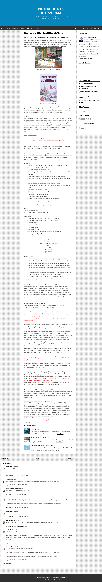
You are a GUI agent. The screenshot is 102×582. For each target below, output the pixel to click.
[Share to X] (28, 422)
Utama (3, 28)
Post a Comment (7, 563)
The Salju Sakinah (36, 429)
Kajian (23, 28)
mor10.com (42, 579)
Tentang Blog (15, 28)
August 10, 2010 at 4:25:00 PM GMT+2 (16, 485)
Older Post (71, 458)
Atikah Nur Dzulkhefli (12, 520)
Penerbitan (30, 28)
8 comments (64, 37)
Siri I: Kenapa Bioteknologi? (86, 83)
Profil (8, 28)
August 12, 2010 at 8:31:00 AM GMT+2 (16, 560)
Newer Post (4, 458)
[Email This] (25, 422)
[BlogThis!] (27, 422)
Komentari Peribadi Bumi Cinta (43, 33)
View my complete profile (85, 58)
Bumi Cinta (50, 37)
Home (38, 458)
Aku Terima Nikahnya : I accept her (42, 445)
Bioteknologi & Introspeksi (51, 11)
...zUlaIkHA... (10, 530)
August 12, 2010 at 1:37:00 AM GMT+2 (16, 526)
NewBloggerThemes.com (61, 579)
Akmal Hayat (10, 466)
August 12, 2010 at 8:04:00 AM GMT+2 (16, 543)
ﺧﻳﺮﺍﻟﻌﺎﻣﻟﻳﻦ (9, 479)
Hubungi (37, 28)
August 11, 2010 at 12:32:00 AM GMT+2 (17, 494)
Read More (60, 434)
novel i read (56, 37)
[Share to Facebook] (29, 422)
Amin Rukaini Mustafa (13, 488)
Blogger (92, 123)
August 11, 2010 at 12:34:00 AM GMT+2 (17, 507)
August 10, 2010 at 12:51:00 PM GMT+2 (17, 475)
